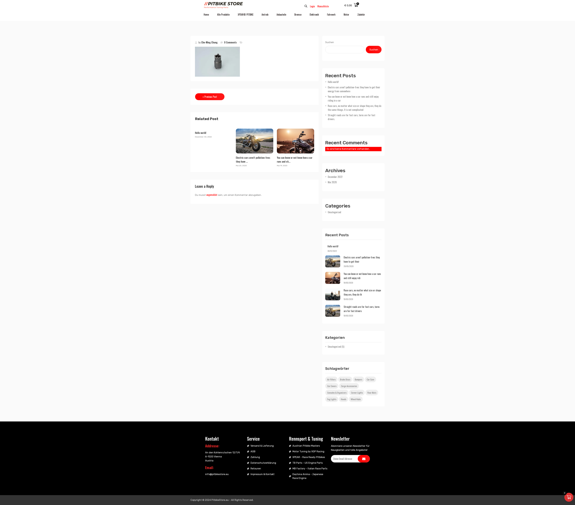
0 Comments (230, 42)
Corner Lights (357, 392)
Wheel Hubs (356, 399)
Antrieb (265, 14)
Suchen (329, 42)
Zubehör (361, 14)
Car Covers (331, 386)
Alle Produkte (223, 14)
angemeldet (211, 195)
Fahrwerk (331, 14)
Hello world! (200, 133)
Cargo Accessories (349, 386)
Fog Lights (331, 399)
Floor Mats (371, 392)
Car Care (370, 379)
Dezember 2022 (335, 177)
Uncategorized (334, 212)
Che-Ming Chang (209, 42)
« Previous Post (210, 97)
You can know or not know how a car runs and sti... (294, 159)
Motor (346, 14)
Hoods (343, 399)
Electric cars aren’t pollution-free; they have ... (253, 159)
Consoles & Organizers (336, 392)
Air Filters (331, 379)
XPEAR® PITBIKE (245, 14)
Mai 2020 (332, 182)
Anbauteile (281, 14)
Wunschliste (323, 6)
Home (206, 14)
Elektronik (314, 14)
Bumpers (358, 379)
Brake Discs (345, 379)
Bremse (297, 14)
